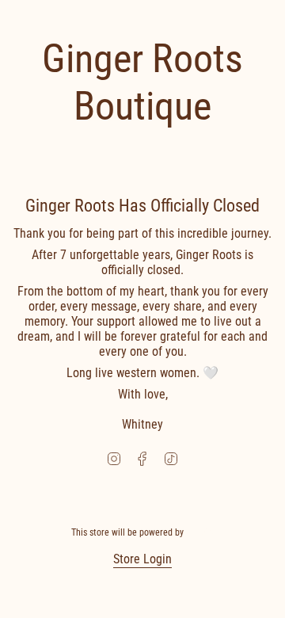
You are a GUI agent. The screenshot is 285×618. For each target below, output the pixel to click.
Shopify (200, 532)
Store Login (142, 558)
